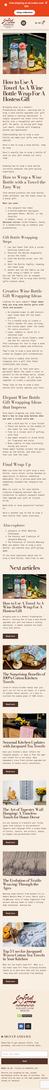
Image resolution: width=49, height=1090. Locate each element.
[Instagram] (28, 1026)
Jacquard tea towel (22, 207)
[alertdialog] (24, 8)
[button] (23, 23)
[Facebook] (21, 1026)
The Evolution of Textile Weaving (26, 542)
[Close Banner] (46, 2)
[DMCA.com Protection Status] (24, 1016)
